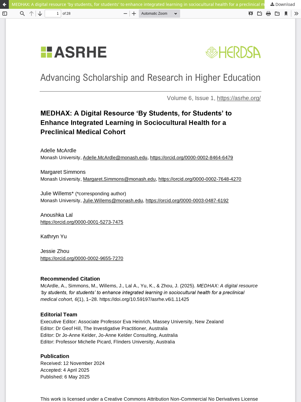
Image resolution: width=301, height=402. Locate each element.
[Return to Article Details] (4, 4)
